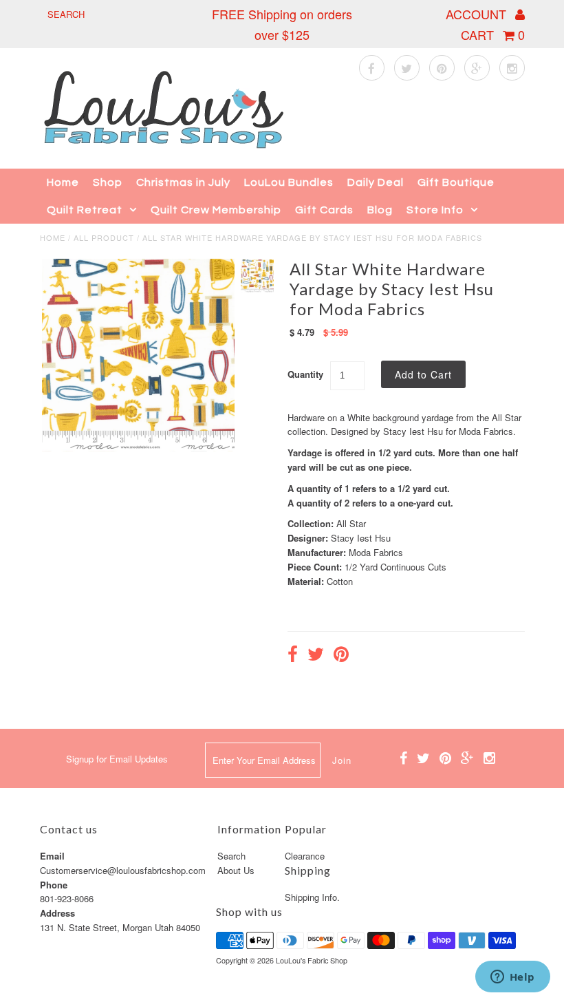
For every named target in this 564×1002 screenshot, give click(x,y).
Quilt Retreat (84, 209)
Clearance (305, 855)
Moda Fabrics (376, 552)
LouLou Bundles (289, 182)
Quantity (305, 374)
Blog (380, 209)
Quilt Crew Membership (216, 209)
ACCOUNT (478, 14)
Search (231, 855)
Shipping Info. (312, 897)
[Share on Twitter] (315, 656)
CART (493, 34)
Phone (53, 884)
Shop (107, 182)
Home (63, 182)
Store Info (435, 209)
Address (57, 912)
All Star (351, 523)
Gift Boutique (456, 182)
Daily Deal (375, 182)
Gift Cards (324, 209)
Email (52, 855)
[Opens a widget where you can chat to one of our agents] (512, 978)
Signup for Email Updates (117, 758)
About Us (235, 870)
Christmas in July (183, 182)
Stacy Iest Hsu (361, 537)
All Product (104, 237)
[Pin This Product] (341, 656)
